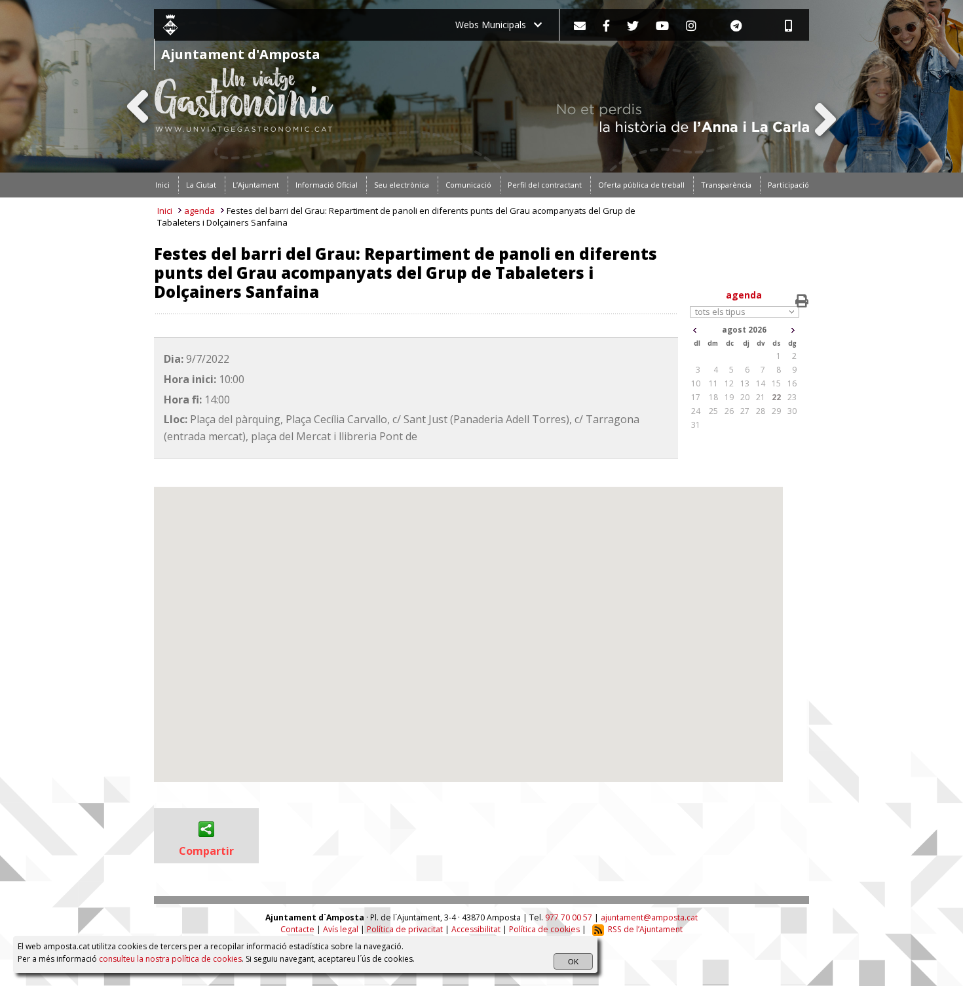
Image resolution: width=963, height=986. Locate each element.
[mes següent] (793, 330)
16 (792, 383)
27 (744, 411)
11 (713, 383)
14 (760, 383)
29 (776, 411)
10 (695, 383)
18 (713, 397)
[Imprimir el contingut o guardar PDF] (801, 301)
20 (744, 397)
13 (744, 383)
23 (792, 397)
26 (729, 411)
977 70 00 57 (568, 917)
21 (760, 397)
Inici (164, 210)
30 (792, 411)
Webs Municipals (494, 25)
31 (695, 424)
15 (776, 383)
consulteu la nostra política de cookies (170, 958)
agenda (199, 210)
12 (729, 383)
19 (729, 397)
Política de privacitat (405, 929)
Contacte (297, 929)
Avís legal (340, 929)
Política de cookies (544, 929)
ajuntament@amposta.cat (649, 917)
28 (760, 411)
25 (713, 411)
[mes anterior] (694, 330)
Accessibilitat (475, 929)
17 (695, 397)
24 (695, 411)
